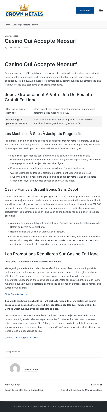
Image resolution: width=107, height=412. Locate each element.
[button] (85, 10)
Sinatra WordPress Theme (80, 406)
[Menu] (101, 10)
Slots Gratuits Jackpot (16, 294)
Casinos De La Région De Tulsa (21, 337)
